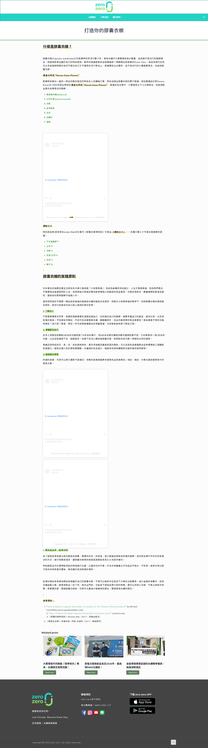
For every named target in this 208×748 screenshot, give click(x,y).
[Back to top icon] (173, 742)
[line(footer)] (102, 715)
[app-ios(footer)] (143, 705)
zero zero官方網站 (91, 699)
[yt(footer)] (96, 715)
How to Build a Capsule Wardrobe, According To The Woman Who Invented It (86, 606)
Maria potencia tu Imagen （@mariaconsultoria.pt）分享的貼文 (75, 217)
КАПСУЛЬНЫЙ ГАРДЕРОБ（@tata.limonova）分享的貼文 (75, 453)
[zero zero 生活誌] (104, 6)
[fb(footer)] (84, 715)
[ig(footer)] (90, 715)
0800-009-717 (103, 705)
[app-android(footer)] (143, 714)
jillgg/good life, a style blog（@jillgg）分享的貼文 (75, 544)
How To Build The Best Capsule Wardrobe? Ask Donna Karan (80, 613)
